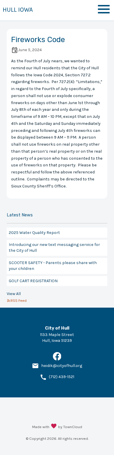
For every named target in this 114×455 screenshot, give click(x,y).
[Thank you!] (53, 426)
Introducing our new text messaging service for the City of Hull (54, 247)
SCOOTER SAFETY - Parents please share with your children (53, 265)
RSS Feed (19, 300)
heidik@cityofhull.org (61, 365)
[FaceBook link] (57, 359)
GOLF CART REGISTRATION (33, 280)
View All (14, 293)
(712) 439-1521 (61, 376)
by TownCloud (70, 427)
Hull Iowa (18, 9)
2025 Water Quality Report (34, 232)
